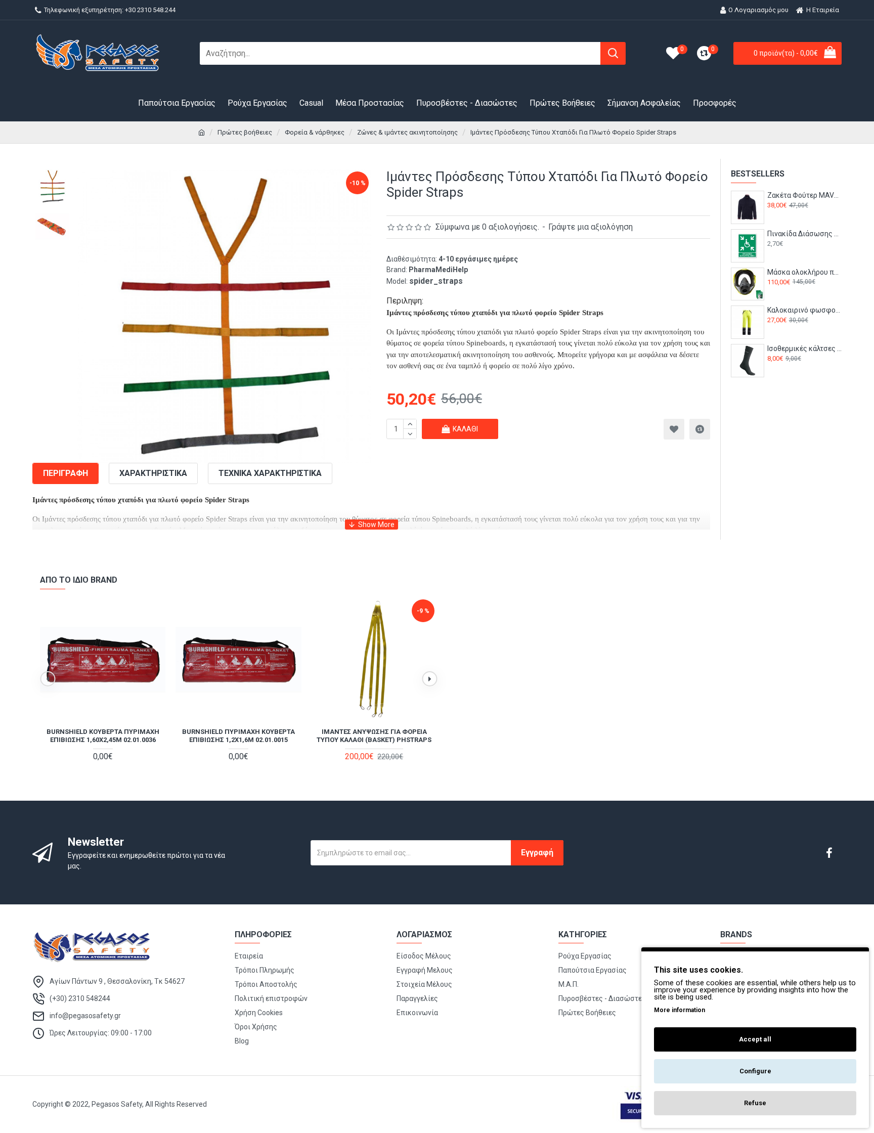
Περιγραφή (65, 473)
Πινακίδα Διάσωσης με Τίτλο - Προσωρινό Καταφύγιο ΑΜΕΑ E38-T (804, 234)
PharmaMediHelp (438, 270)
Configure (755, 1071)
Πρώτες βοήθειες (244, 132)
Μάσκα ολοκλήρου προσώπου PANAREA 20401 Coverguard (804, 272)
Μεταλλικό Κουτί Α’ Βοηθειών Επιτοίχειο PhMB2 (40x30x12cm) (374, 736)
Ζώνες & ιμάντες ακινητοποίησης (407, 132)
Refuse (755, 1103)
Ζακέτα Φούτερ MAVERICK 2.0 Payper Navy (804, 195)
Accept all (755, 1039)
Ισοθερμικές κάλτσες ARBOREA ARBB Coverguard (804, 348)
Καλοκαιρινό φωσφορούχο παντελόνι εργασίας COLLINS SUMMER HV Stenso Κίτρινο (804, 310)
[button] (47, 678)
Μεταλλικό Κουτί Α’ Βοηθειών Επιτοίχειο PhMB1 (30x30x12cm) (238, 736)
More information (679, 1010)
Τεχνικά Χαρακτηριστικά (270, 473)
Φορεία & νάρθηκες (314, 132)
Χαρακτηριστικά (153, 473)
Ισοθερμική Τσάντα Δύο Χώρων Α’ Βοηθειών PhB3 (103, 736)
